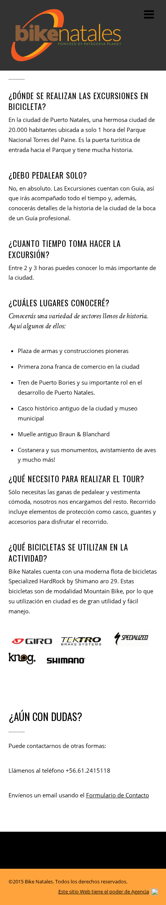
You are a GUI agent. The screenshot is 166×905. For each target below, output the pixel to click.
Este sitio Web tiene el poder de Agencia (103, 891)
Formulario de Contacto (117, 795)
